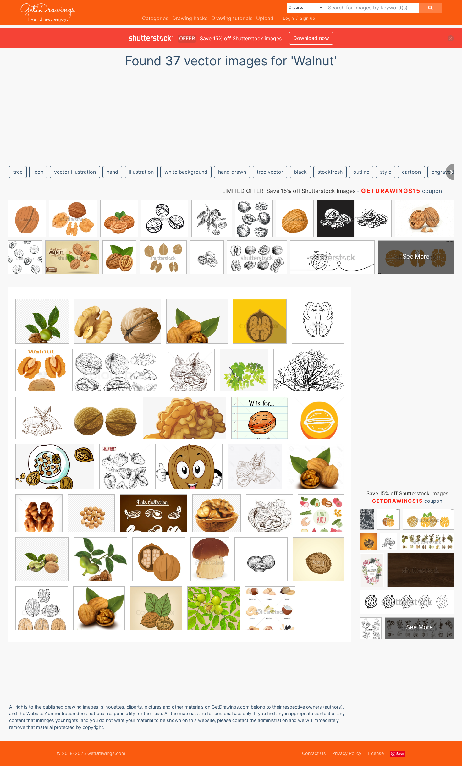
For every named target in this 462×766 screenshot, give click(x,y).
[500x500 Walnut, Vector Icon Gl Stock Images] (39, 518)
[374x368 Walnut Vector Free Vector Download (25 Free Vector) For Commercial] (100, 564)
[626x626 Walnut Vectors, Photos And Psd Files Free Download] (321, 517)
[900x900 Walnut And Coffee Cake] (42, 564)
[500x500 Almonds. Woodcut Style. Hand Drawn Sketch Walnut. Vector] (41, 422)
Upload (264, 18)
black (300, 172)
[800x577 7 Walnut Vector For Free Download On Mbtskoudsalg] (309, 374)
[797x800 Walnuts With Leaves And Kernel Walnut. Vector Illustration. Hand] (156, 613)
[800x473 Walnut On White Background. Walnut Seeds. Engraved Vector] (116, 375)
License (376, 753)
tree (18, 172)
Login (288, 18)
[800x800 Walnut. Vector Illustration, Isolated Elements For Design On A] (42, 613)
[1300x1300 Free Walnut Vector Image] (319, 422)
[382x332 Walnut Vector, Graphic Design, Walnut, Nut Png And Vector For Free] (197, 326)
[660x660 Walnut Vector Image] (159, 564)
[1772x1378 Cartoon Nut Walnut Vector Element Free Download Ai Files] (105, 422)
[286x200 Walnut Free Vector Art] (153, 518)
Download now (311, 38)
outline (361, 172)
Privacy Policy (346, 753)
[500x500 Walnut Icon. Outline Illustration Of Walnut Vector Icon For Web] (318, 325)
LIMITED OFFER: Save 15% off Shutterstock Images (288, 191)
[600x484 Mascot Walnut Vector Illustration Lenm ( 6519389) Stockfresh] (189, 471)
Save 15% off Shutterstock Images (407, 493)
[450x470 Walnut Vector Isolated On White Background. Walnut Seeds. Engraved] (189, 374)
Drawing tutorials (232, 18)
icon (38, 172)
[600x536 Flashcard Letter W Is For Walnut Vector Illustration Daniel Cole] (260, 422)
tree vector (270, 172)
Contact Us (314, 753)
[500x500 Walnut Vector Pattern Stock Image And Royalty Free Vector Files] (214, 613)
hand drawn (232, 172)
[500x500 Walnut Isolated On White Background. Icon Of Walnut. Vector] (41, 374)
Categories (155, 18)
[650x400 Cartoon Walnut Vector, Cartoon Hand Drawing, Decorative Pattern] (184, 422)
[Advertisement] (231, 114)
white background (185, 172)
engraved (443, 172)
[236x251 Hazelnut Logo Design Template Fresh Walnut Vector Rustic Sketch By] (125, 471)
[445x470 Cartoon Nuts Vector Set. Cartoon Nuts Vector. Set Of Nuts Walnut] (270, 613)
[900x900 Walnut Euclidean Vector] (91, 518)
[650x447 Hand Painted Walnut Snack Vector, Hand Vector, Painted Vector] (55, 471)
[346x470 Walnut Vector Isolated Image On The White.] (210, 564)
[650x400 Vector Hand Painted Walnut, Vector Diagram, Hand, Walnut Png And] (117, 326)
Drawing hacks (189, 18)
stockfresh (330, 172)
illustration (141, 172)
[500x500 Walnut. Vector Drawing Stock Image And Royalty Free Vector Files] (318, 563)
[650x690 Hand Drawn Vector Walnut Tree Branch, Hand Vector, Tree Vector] (244, 374)
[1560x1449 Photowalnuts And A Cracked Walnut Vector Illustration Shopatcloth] (315, 470)
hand (112, 172)
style (385, 172)
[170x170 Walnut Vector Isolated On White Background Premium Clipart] (269, 518)
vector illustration (75, 172)
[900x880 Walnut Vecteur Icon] (216, 518)
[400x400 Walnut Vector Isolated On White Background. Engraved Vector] (261, 564)
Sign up (307, 18)
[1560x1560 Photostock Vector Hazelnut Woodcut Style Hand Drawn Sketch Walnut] (255, 471)
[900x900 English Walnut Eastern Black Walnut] (42, 326)
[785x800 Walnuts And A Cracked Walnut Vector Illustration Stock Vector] (99, 612)
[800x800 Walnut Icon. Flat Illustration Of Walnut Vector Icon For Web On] (259, 326)
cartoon (411, 172)
